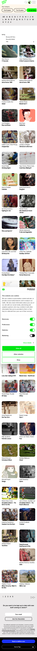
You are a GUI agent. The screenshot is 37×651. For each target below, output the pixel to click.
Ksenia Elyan (6, 273)
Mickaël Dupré (6, 479)
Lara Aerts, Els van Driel (9, 251)
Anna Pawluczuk (7, 415)
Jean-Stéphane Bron (25, 59)
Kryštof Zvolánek (24, 522)
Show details (27, 343)
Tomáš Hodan (23, 209)
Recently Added (10, 39)
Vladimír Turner (6, 584)
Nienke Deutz (23, 102)
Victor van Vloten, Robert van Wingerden (26, 437)
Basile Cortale (23, 415)
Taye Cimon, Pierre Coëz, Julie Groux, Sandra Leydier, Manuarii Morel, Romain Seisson (26, 166)
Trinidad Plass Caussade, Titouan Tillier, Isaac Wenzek (26, 273)
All (4, 17)
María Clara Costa (7, 501)
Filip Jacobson (6, 436)
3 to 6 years (7, 10)
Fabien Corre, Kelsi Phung (9, 144)
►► (26, 597)
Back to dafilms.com (18, 641)
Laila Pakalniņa (23, 479)
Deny (18, 360)
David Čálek (5, 166)
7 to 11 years (20, 10)
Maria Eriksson (6, 458)
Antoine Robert (6, 543)
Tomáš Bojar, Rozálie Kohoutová (8, 394)
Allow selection (18, 354)
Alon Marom (5, 59)
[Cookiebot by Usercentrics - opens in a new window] (27, 289)
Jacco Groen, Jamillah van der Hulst (27, 501)
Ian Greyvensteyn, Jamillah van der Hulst (8, 209)
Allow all (18, 348)
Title (7, 41)
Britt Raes (22, 123)
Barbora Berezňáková (8, 80)
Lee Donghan (6, 123)
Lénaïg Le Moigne (24, 144)
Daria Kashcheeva (24, 187)
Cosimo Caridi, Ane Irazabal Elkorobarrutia (8, 102)
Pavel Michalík (23, 394)
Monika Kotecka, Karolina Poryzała (26, 563)
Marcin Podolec (6, 187)
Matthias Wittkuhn (24, 584)
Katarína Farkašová (7, 522)
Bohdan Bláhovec (24, 458)
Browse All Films (10, 37)
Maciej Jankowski (24, 230)
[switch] (32, 324)
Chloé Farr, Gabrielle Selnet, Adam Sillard (25, 252)
